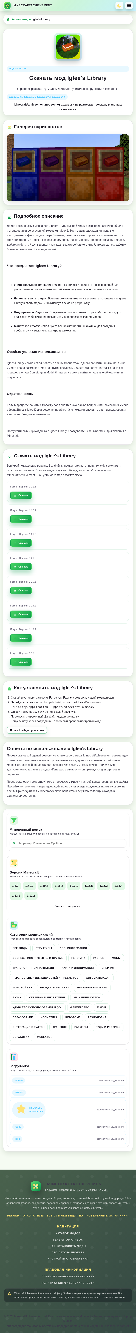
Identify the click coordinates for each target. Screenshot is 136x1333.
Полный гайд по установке (27, 730)
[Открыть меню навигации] (129, 5)
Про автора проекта (68, 1252)
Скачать (23, 495)
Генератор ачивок (68, 1239)
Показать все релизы (68, 906)
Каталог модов (21, 19)
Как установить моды (68, 1246)
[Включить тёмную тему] (119, 5)
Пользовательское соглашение (68, 1276)
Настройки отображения (68, 1258)
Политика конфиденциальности (68, 1283)
